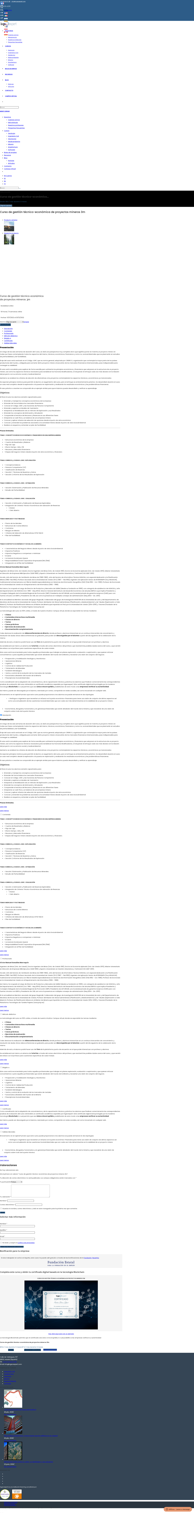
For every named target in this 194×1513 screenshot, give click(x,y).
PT (5, 184)
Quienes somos (14, 120)
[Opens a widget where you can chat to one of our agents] (178, 1509)
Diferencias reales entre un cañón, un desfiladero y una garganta (28, 1462)
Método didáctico (11, 336)
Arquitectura (13, 147)
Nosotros (7, 117)
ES (5, 178)
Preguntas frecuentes (16, 128)
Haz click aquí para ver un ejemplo (61, 1334)
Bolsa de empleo (10, 152)
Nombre (3, 1201)
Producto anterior (10, 220)
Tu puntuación (5, 1182)
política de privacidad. (26, 1243)
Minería (10, 144)
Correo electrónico (7, 1205)
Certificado (8, 341)
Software (11, 150)
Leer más (3, 807)
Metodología (13, 122)
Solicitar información (50, 1350)
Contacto (8, 166)
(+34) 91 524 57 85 (10, 1362)
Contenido (8, 331)
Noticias (11, 161)
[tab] (62, 328)
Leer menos (4, 811)
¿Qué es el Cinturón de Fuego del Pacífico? (20, 1410)
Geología (11, 133)
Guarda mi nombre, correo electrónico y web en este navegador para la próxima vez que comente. (39, 1208)
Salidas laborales (10, 343)
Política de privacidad (10, 1503)
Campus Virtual (10, 169)
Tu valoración (5, 1197)
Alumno (3, 322)
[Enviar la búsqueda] (20, 188)
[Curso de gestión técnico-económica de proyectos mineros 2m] (9, 231)
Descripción (8, 328)
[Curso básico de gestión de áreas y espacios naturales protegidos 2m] (9, 244)
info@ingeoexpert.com (19, 1)
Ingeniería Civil (13, 136)
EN (5, 181)
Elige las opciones (6, 205)
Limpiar (26, 322)
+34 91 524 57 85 (5, 1)
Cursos (6, 131)
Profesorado (8, 333)
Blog (5, 158)
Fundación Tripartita (91, 1258)
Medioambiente (14, 141)
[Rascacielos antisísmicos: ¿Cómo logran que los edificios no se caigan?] (13, 1433)
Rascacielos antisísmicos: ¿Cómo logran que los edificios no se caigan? (31, 1436)
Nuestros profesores (16, 125)
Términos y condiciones (11, 1502)
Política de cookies (9, 1504)
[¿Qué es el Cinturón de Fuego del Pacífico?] (13, 1407)
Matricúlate (5, 324)
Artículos (11, 163)
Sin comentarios (10, 1414)
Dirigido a (7, 338)
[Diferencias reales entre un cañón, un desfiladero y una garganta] (13, 1459)
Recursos (7, 155)
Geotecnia (12, 139)
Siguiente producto (11, 233)
